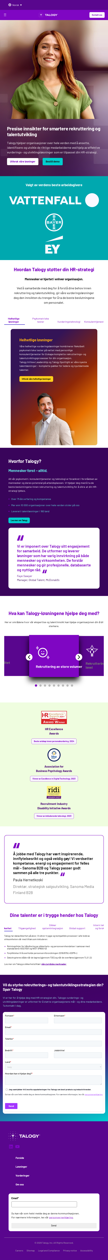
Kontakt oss (97, 15)
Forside (20, 1157)
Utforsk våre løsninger (22, 161)
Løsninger (21, 1166)
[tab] (14, 320)
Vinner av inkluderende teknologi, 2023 (54, 816)
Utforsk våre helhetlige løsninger (36, 379)
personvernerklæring (61, 1217)
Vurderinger (22, 1175)
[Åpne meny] (5, 15)
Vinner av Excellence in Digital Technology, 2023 (54, 778)
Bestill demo (53, 161)
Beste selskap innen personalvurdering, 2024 (54, 741)
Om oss (20, 1184)
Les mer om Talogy (19, 520)
